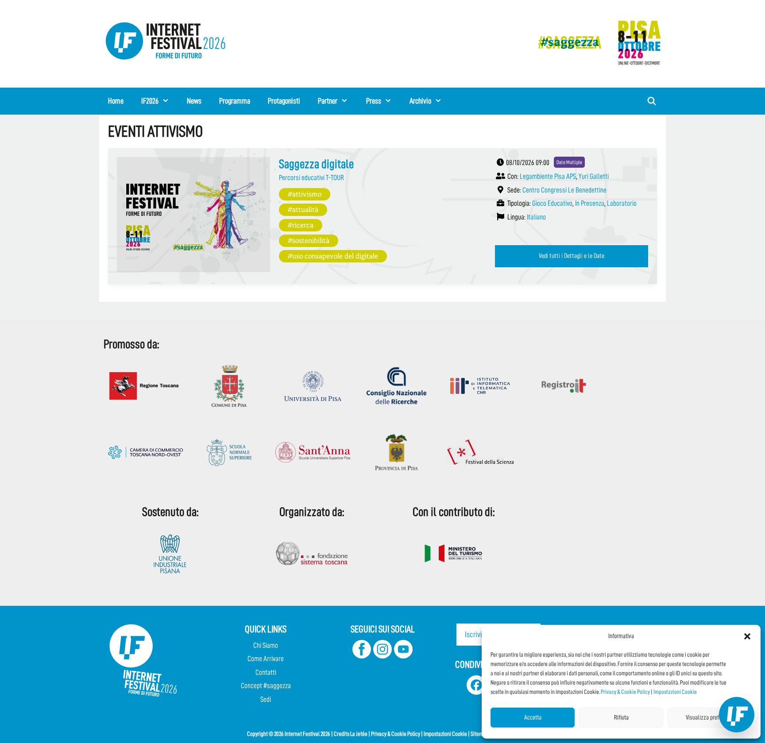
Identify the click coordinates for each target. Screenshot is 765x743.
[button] (747, 636)
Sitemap (479, 734)
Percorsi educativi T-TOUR (311, 177)
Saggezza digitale (316, 164)
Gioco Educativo (552, 203)
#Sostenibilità (308, 240)
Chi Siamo (265, 645)
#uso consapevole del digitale (333, 255)
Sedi (265, 699)
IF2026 (149, 101)
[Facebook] (361, 656)
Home (116, 101)
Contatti (265, 672)
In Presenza (589, 203)
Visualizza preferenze (710, 717)
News (194, 101)
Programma (234, 101)
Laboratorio (622, 203)
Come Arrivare (265, 658)
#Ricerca (300, 224)
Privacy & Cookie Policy (625, 692)
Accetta (532, 717)
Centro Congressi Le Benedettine (564, 190)
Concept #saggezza (266, 685)
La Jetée (358, 734)
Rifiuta (621, 717)
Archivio (420, 101)
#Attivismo (304, 193)
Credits (341, 734)
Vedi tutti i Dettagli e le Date (571, 255)
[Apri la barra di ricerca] (652, 101)
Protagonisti (284, 101)
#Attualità (303, 209)
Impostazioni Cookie (675, 692)
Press (373, 101)
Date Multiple (569, 162)
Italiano (536, 217)
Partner (327, 101)
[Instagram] (382, 656)
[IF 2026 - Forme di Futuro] (595, 42)
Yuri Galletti (594, 176)
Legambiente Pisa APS (548, 176)
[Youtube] (403, 656)
